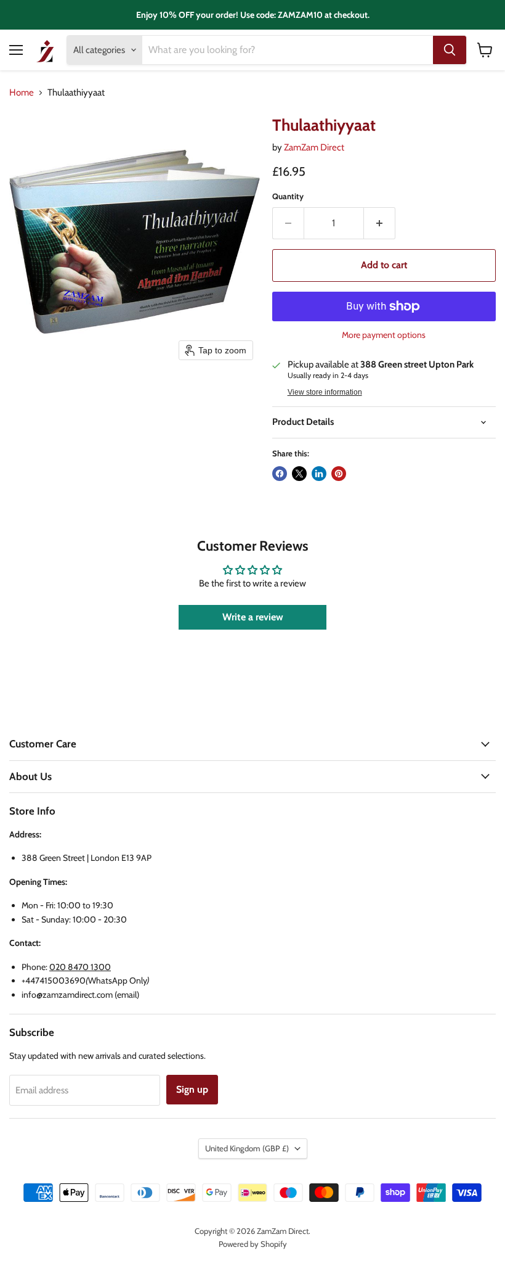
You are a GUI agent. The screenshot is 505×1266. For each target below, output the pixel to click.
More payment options (384, 335)
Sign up (192, 1089)
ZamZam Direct (314, 147)
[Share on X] (299, 473)
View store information (325, 392)
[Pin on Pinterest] (338, 473)
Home (21, 93)
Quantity (288, 196)
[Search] (449, 50)
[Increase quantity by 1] (379, 223)
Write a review (252, 617)
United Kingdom (247, 1148)
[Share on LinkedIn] (319, 473)
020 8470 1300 (80, 966)
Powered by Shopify (253, 1244)
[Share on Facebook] (279, 473)
